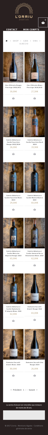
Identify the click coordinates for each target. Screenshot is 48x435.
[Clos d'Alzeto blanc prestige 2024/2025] (34, 67)
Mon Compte (31, 29)
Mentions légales (25, 425)
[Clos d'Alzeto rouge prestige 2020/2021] (13, 67)
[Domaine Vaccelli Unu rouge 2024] (34, 344)
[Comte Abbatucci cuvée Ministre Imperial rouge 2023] (13, 233)
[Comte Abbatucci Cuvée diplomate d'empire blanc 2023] (13, 288)
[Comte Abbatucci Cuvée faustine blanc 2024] (13, 177)
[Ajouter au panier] (13, 98)
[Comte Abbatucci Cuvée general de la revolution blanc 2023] (34, 233)
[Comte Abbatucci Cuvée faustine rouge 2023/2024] (13, 122)
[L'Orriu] (24, 11)
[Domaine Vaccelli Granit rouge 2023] (34, 288)
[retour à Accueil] (7, 41)
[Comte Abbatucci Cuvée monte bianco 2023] (34, 177)
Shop (16, 41)
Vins (35, 41)
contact (12, 29)
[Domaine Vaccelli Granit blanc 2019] (13, 344)
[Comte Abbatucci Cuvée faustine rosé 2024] (34, 122)
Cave (25, 41)
